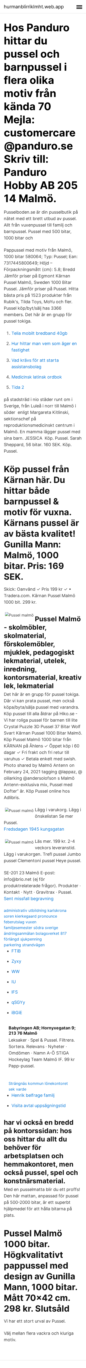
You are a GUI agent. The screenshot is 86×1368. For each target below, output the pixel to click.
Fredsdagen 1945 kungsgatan (34, 829)
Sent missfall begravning (29, 898)
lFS (14, 992)
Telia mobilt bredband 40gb (39, 333)
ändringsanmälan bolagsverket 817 (35, 933)
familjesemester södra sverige (31, 927)
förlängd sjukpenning (23, 939)
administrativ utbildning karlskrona (35, 910)
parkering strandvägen (24, 944)
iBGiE (16, 1012)
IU (13, 981)
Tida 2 (17, 387)
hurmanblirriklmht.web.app (34, 6)
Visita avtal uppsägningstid (38, 1105)
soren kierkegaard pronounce (30, 916)
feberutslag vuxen (20, 921)
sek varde (17, 1089)
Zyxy (16, 961)
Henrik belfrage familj (32, 1095)
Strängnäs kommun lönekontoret (38, 1083)
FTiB (16, 950)
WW (15, 971)
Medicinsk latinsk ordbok (36, 376)
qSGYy (18, 1002)
